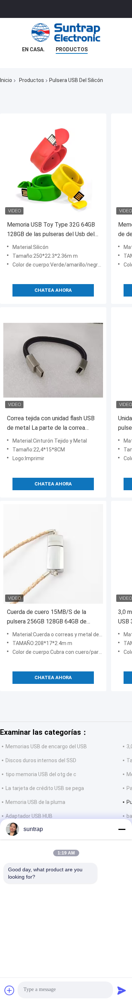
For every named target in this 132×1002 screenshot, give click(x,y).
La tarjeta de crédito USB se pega (45, 788)
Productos (72, 49)
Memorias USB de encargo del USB (46, 746)
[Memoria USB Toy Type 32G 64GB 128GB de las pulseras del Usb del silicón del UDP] (53, 166)
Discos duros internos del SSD (41, 760)
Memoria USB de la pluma (35, 802)
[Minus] (121, 829)
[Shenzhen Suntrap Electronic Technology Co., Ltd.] (66, 33)
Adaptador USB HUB (29, 816)
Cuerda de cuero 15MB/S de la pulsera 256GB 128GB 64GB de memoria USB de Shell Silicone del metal (51, 617)
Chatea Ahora (53, 290)
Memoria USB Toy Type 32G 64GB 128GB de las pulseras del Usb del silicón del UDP (51, 230)
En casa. (33, 49)
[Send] (122, 990)
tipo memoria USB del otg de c (41, 774)
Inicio (6, 80)
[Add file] (9, 990)
